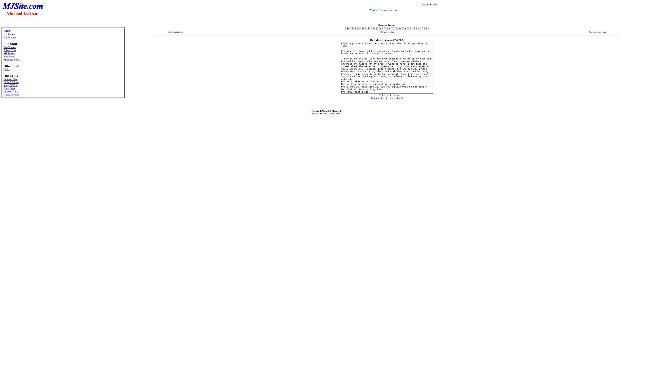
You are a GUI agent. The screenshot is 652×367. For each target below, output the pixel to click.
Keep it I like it (379, 98)
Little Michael (11, 82)
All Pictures (10, 37)
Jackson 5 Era (11, 91)
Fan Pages (9, 56)
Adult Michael (11, 94)
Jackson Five (10, 79)
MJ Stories (9, 53)
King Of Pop (10, 85)
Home (7, 30)
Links (7, 69)
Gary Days (9, 88)
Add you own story (597, 32)
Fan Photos (10, 47)
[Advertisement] (402, 19)
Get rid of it (396, 98)
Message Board (12, 59)
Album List (10, 50)
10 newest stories (175, 32)
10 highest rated (386, 32)
